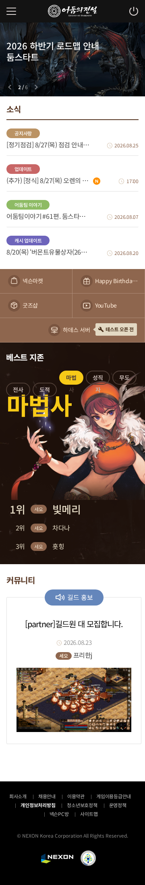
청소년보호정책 (82, 804)
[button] (18, 391)
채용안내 (47, 796)
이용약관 (76, 796)
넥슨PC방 (59, 813)
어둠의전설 (72, 11)
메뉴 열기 (11, 11)
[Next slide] (36, 87)
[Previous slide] (9, 87)
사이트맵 (88, 813)
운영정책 (117, 804)
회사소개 (18, 796)
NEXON (57, 858)
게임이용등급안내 (113, 796)
